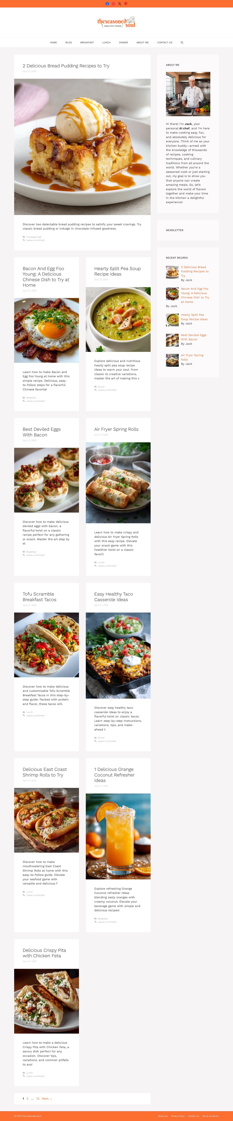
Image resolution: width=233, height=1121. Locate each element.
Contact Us (164, 42)
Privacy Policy (178, 1116)
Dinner (123, 42)
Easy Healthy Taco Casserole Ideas (113, 596)
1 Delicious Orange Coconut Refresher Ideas (114, 775)
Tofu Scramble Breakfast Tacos (39, 596)
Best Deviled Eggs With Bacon (42, 431)
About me (142, 42)
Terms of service (210, 1116)
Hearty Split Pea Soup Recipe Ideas (117, 271)
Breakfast (87, 42)
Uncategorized (33, 237)
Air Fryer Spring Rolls (116, 429)
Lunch (106, 42)
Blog (68, 42)
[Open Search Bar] (182, 42)
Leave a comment (35, 240)
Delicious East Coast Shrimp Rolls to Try (45, 772)
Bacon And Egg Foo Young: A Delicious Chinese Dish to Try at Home (46, 277)
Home (53, 42)
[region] (44, 1094)
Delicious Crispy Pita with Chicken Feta (44, 953)
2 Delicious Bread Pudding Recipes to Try (66, 65)
